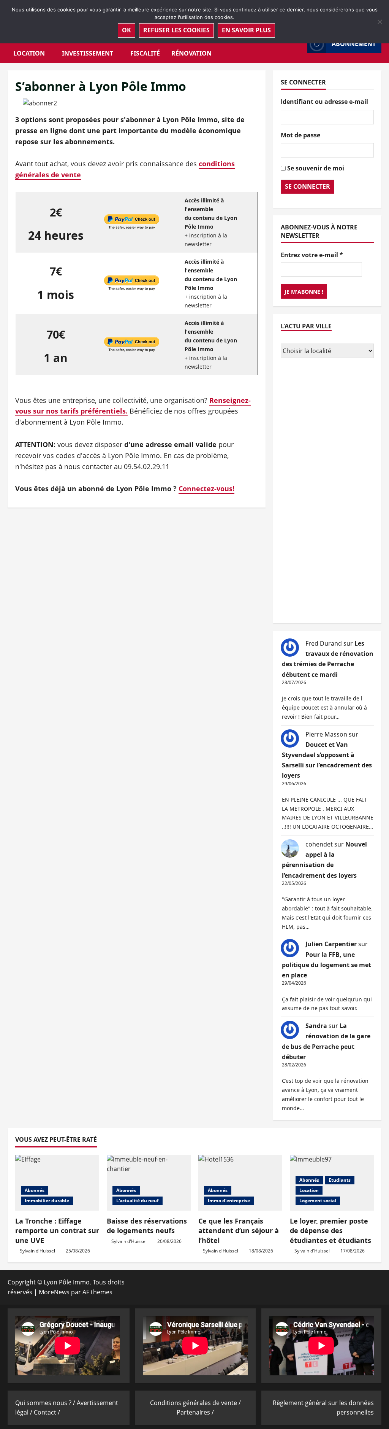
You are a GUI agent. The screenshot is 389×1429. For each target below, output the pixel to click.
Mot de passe (300, 135)
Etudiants (340, 1180)
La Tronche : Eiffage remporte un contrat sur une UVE (57, 1230)
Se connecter (307, 186)
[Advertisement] (327, 491)
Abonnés (34, 1190)
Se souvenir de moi (315, 168)
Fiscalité (145, 53)
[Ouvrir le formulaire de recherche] (299, 44)
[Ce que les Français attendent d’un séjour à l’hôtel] (240, 1183)
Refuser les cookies (176, 30)
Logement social (317, 1200)
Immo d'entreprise (229, 1200)
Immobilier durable (47, 1200)
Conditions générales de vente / (195, 1403)
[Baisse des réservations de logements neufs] (149, 1183)
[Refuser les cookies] (379, 21)
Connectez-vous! (206, 488)
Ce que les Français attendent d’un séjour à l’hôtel (238, 1230)
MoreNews (54, 1292)
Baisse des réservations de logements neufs (147, 1225)
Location (29, 53)
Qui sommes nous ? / (46, 1403)
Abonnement (354, 44)
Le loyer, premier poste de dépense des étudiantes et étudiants (330, 1230)
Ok (126, 30)
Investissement (87, 53)
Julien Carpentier (331, 944)
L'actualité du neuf (137, 1200)
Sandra (316, 1026)
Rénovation (191, 53)
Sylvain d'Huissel (37, 1251)
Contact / (47, 1412)
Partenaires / (195, 1412)
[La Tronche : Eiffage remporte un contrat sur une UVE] (57, 1183)
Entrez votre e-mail (312, 255)
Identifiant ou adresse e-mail (324, 101)
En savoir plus (246, 30)
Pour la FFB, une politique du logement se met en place (326, 964)
